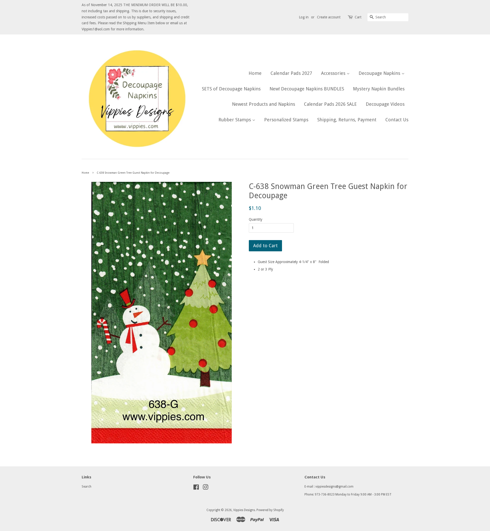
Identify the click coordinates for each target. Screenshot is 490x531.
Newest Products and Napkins (263, 104)
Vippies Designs (244, 510)
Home (255, 73)
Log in (304, 17)
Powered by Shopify (270, 510)
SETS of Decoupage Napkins (231, 88)
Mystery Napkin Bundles (379, 88)
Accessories (334, 73)
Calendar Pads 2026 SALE (330, 104)
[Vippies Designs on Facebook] (196, 488)
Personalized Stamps (286, 119)
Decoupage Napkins (380, 73)
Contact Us (396, 119)
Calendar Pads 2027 (291, 73)
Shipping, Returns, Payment (346, 119)
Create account (328, 17)
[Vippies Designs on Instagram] (205, 488)
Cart (358, 17)
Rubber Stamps (235, 119)
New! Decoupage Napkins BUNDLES (307, 88)
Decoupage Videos (385, 104)
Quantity (255, 219)
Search (86, 486)
